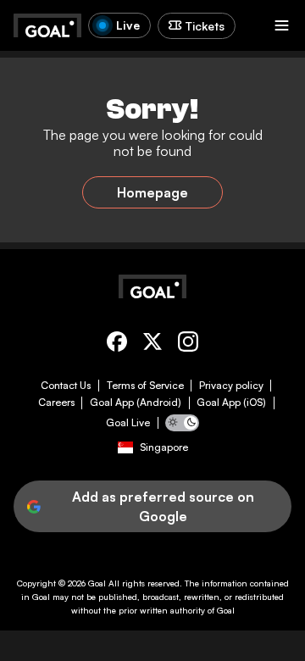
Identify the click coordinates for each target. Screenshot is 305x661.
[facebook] (116, 344)
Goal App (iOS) (231, 402)
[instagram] (188, 344)
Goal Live (128, 423)
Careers (56, 402)
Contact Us (66, 386)
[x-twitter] (152, 344)
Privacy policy (231, 386)
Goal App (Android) (135, 402)
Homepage (152, 192)
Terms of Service (145, 386)
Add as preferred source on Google (163, 506)
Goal (97, 583)
